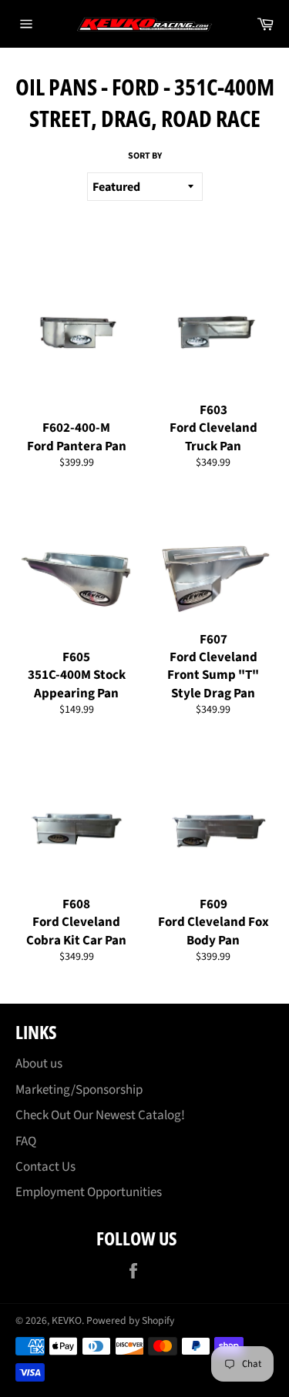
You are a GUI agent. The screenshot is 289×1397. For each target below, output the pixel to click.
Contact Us (45, 1167)
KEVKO (67, 1320)
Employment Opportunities (88, 1192)
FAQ (25, 1141)
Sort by (145, 156)
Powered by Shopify (130, 1320)
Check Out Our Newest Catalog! (100, 1115)
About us (38, 1063)
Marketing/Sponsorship (79, 1090)
